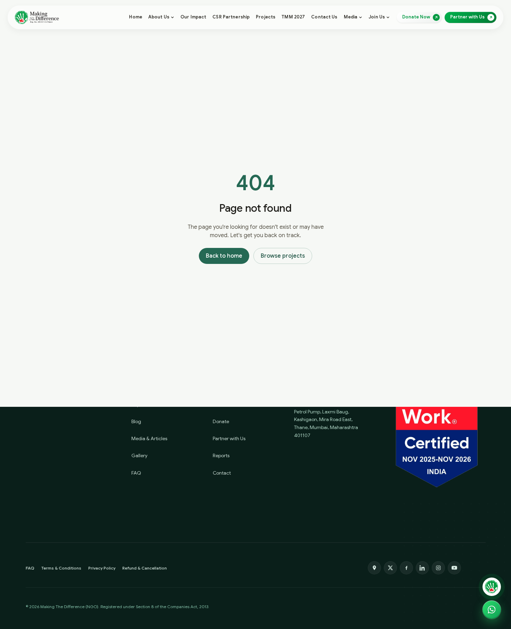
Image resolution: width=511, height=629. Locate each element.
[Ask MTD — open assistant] (491, 587)
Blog (136, 421)
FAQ (136, 473)
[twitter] (390, 568)
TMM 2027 (293, 17)
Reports (221, 455)
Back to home (224, 255)
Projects (265, 17)
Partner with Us (229, 438)
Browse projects (283, 255)
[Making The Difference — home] (37, 17)
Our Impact (193, 17)
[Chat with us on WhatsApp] (491, 609)
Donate (221, 421)
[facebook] (406, 568)
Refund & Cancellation (144, 568)
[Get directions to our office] (374, 568)
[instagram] (438, 568)
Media (351, 17)
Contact (222, 473)
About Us (158, 17)
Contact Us (324, 17)
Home (135, 17)
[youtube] (454, 568)
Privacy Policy (101, 568)
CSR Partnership (231, 17)
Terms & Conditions (61, 568)
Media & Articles (149, 438)
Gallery (139, 455)
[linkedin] (422, 568)
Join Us (376, 17)
